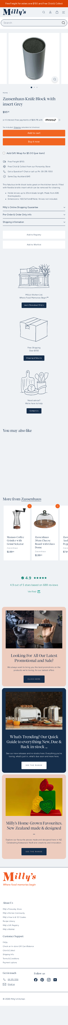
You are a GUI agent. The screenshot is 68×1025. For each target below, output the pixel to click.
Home (5, 93)
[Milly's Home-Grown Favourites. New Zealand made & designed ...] (34, 797)
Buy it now (34, 141)
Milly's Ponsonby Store (12, 909)
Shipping (17, 127)
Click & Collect (9, 950)
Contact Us (34, 411)
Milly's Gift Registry (11, 925)
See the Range (34, 765)
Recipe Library (9, 921)
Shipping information (13, 222)
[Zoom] (55, 79)
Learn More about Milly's (34, 305)
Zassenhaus (31, 499)
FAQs (5, 942)
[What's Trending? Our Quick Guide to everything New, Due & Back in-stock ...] (34, 711)
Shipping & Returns (34, 358)
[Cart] (57, 12)
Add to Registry (34, 235)
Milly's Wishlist (9, 929)
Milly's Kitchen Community (14, 913)
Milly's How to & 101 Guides (14, 917)
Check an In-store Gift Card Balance (18, 946)
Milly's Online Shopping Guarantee (20, 207)
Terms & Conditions (11, 959)
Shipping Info (8, 954)
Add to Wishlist (34, 244)
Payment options (10, 962)
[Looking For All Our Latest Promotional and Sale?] (34, 629)
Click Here (34, 679)
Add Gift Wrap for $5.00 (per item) (26, 153)
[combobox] (34, 22)
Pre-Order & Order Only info (17, 214)
